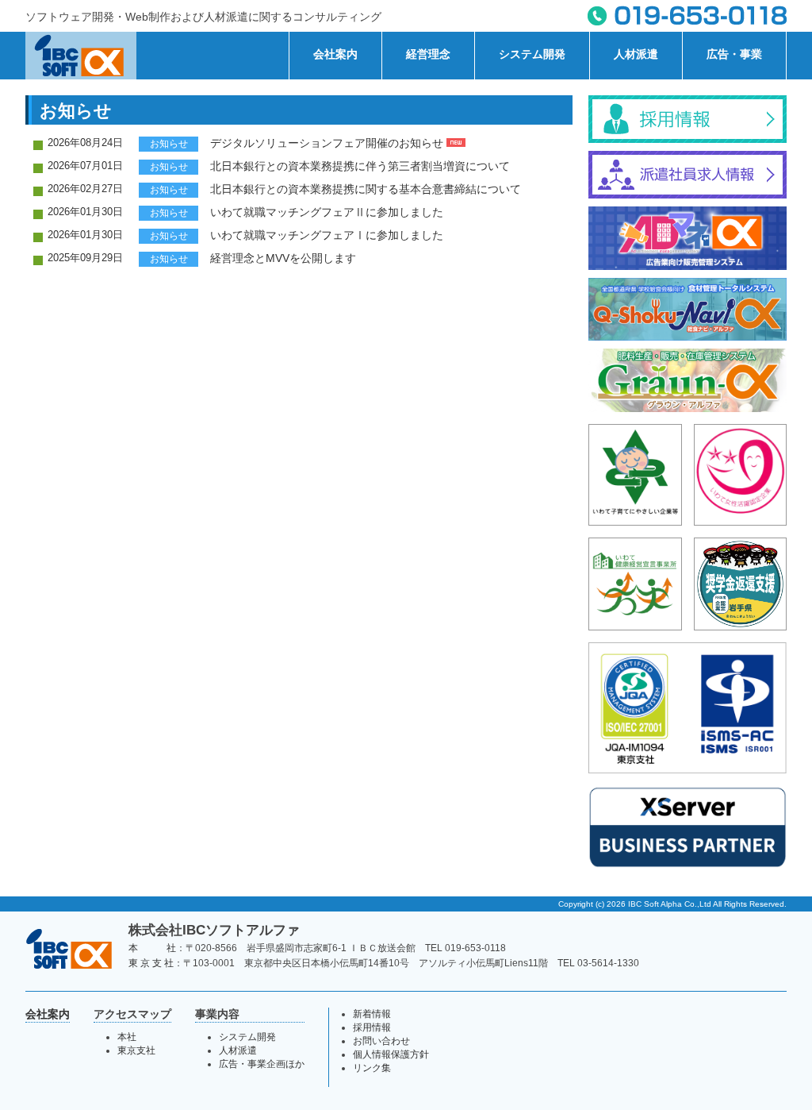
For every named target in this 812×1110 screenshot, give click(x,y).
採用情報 (372, 1027)
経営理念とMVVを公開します (283, 258)
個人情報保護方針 (391, 1054)
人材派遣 (636, 54)
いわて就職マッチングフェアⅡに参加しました (326, 212)
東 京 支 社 (151, 963)
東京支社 (136, 1050)
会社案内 (335, 54)
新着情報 (372, 1013)
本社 (126, 1037)
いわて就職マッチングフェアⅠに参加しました (326, 235)
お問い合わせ (381, 1040)
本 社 (152, 948)
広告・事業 (734, 54)
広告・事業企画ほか (261, 1064)
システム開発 (532, 54)
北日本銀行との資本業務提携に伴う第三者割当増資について (360, 166)
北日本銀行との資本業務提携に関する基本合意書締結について (365, 189)
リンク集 (372, 1067)
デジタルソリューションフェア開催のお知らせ (328, 143)
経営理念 (428, 54)
